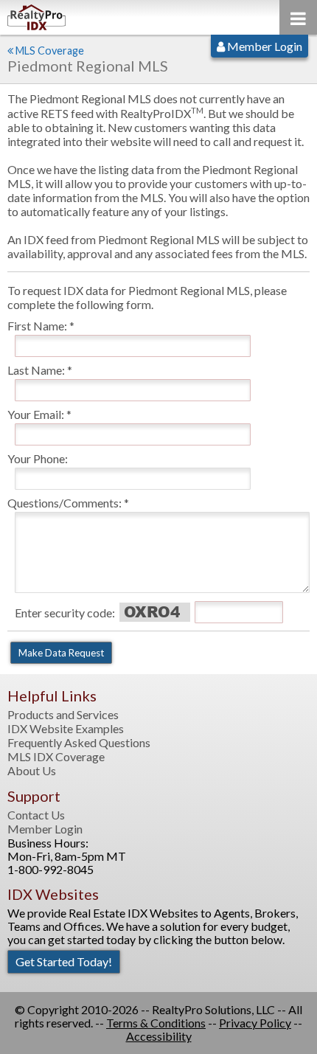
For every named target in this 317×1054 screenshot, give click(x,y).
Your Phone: (37, 458)
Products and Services (63, 714)
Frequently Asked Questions (78, 742)
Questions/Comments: (64, 503)
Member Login (263, 46)
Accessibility (159, 1036)
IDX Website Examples (65, 728)
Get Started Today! (63, 961)
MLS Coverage (49, 50)
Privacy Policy (255, 1023)
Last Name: (36, 370)
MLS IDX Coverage (56, 756)
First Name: (37, 326)
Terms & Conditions (156, 1023)
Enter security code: (65, 613)
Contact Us (36, 815)
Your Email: (35, 414)
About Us (31, 770)
